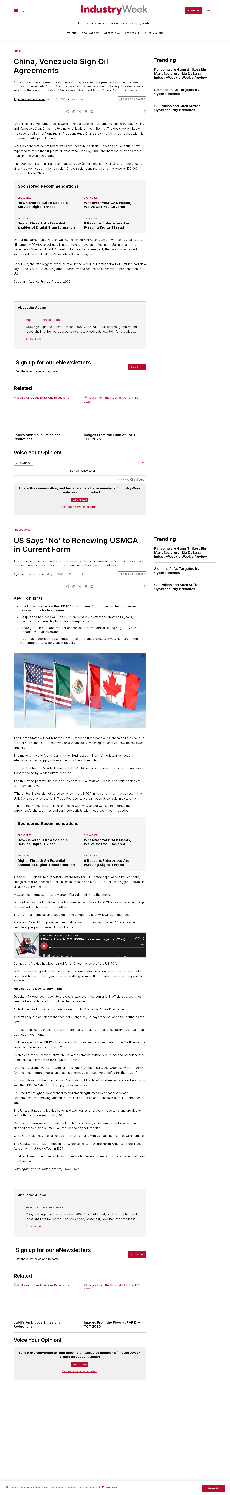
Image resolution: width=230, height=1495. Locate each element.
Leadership (132, 33)
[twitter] (79, 111)
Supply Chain (154, 33)
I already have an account (79, 506)
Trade (17, 51)
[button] (16, 10)
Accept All (213, 1488)
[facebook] (67, 111)
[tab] (23, 463)
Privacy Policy (109, 1487)
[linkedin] (73, 111)
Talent (72, 33)
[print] (144, 111)
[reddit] (86, 111)
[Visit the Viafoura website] (137, 479)
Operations (112, 33)
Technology (90, 33)
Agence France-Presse (29, 99)
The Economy (22, 530)
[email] (92, 111)
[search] (22, 10)
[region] (80, 471)
